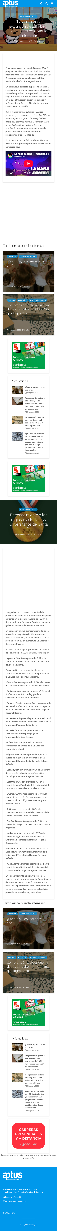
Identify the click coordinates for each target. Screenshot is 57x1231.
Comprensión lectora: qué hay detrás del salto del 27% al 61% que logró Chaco (28, 309)
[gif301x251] (28, 1135)
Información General (28, 16)
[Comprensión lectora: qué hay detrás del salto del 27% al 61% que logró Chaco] (17, 420)
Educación (12, 256)
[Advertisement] (28, 59)
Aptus (35, 1225)
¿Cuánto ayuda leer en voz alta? (25, 263)
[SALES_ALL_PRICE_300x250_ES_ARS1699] (28, 355)
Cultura (11, 300)
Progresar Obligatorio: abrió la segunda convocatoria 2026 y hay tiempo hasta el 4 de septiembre (35, 403)
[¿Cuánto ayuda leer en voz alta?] (28, 271)
